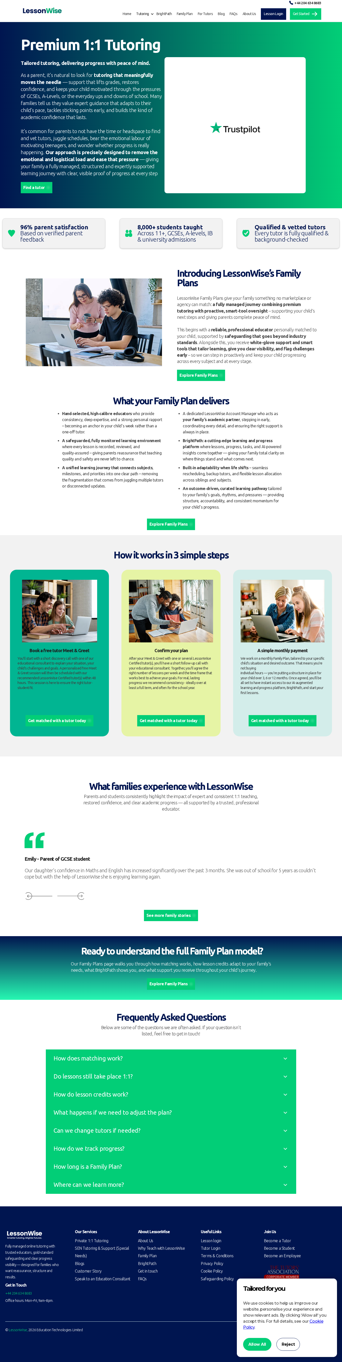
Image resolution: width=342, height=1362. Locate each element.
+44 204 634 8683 (307, 3)
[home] (42, 11)
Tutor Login (210, 1248)
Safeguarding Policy (217, 1279)
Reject (288, 1344)
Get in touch (148, 1271)
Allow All (257, 1344)
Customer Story (88, 1271)
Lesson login (211, 1240)
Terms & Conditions (217, 1255)
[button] (146, 14)
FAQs (142, 1279)
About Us (145, 1240)
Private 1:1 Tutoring (91, 1240)
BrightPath (147, 1263)
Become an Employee (282, 1255)
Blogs (79, 1263)
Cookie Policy (212, 1271)
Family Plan (147, 1255)
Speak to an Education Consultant (102, 1279)
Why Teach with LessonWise (161, 1248)
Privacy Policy (212, 1263)
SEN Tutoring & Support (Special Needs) (102, 1252)
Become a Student (279, 1248)
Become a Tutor (277, 1240)
